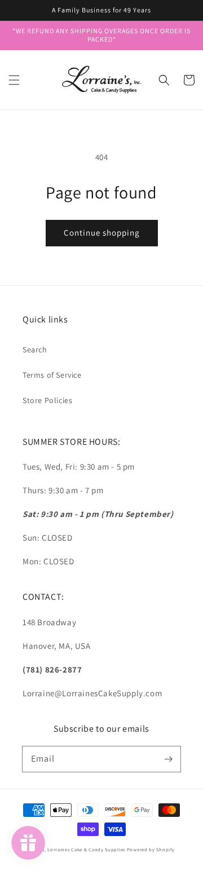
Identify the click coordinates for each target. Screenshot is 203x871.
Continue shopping (102, 232)
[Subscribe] (168, 758)
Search (35, 349)
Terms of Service (52, 375)
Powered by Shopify (151, 849)
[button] (14, 80)
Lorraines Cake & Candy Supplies (86, 849)
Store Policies (47, 400)
